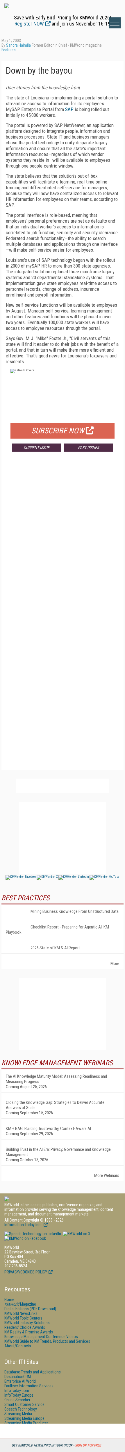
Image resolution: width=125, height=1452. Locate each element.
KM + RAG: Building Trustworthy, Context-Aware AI (48, 1128)
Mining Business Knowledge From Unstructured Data (75, 911)
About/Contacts (17, 1346)
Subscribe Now (57, 430)
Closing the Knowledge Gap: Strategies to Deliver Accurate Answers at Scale (55, 1105)
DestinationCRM (17, 1376)
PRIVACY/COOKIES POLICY (25, 1272)
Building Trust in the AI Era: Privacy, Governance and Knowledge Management (58, 1152)
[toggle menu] (115, 22)
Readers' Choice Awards (24, 1327)
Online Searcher (17, 1400)
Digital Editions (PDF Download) (30, 1308)
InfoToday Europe (18, 1395)
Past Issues (88, 447)
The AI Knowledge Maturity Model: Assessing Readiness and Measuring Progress (56, 1079)
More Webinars (106, 1175)
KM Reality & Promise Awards (28, 1332)
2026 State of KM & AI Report (55, 948)
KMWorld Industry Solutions (27, 1322)
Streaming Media (18, 1413)
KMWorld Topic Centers (23, 1318)
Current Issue (36, 447)
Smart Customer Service (24, 1404)
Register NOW (29, 24)
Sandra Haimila (18, 45)
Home (9, 1299)
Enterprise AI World (20, 1381)
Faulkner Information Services (28, 1386)
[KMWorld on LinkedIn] (32, 1233)
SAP (69, 109)
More (114, 963)
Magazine (20, 1304)
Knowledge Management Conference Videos (41, 1336)
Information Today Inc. (23, 1224)
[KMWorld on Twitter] (76, 1233)
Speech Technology (20, 1409)
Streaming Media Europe (24, 1418)
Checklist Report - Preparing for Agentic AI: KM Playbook (57, 929)
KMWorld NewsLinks (21, 1313)
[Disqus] (62, 541)
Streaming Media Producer (26, 1423)
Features (8, 50)
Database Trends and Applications (32, 1372)
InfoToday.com (16, 1390)
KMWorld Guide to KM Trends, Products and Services (47, 1341)
